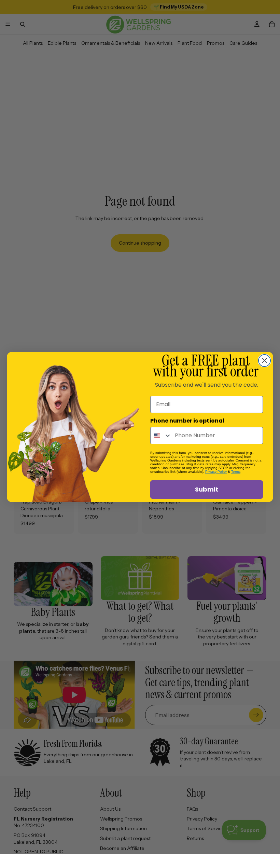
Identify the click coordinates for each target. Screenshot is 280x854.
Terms (235, 471)
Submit (206, 489)
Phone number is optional (187, 421)
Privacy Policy (216, 471)
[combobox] (161, 435)
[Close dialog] (264, 361)
